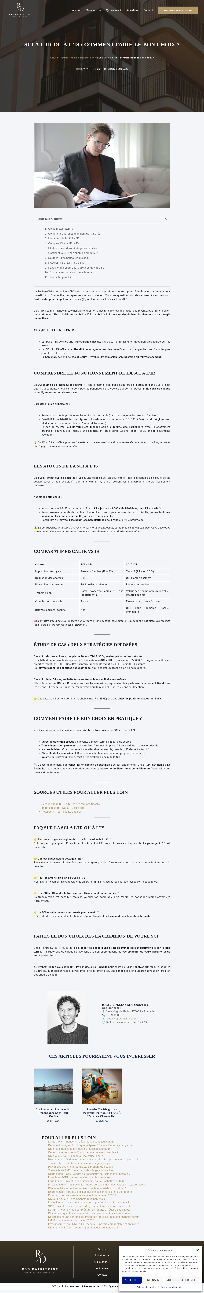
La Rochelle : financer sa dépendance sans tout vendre (53, 1113)
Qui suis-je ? (113, 10)
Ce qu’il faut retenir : (60, 228)
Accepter (131, 1280)
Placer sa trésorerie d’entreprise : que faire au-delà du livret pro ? (87, 1188)
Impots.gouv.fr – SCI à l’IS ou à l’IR (62, 807)
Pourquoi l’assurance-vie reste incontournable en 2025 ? (82, 1195)
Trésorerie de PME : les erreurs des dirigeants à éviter (80, 1170)
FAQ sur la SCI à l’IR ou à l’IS (66, 262)
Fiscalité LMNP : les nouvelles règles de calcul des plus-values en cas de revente (97, 1184)
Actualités (132, 10)
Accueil (76, 10)
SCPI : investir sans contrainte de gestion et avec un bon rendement (89, 1206)
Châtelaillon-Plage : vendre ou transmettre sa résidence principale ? (89, 1174)
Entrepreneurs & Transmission (77, 58)
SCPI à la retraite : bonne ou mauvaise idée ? (75, 1156)
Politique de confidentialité (170, 1287)
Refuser (153, 1280)
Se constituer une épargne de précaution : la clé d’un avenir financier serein (93, 1217)
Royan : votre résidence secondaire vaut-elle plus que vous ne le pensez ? (93, 1159)
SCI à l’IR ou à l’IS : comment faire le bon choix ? (77, 1199)
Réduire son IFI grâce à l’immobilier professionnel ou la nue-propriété (90, 1191)
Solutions (92, 10)
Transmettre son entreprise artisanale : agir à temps (79, 1163)
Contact (148, 10)
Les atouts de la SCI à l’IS (64, 238)
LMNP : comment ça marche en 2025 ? (71, 1220)
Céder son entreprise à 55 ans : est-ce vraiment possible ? (83, 1152)
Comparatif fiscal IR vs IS (63, 243)
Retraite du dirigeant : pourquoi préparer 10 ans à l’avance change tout (102, 1113)
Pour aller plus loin (61, 277)
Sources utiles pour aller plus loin (68, 258)
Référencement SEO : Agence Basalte (105, 1286)
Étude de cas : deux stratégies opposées (72, 248)
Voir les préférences (182, 1280)
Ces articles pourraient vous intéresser (73, 272)
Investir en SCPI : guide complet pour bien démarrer (79, 1177)
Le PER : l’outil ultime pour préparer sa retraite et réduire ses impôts (89, 1209)
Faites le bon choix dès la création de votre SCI (76, 267)
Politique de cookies (146, 1287)
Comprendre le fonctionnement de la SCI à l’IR (76, 233)
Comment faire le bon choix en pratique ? (73, 253)
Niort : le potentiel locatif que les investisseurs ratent (79, 1148)
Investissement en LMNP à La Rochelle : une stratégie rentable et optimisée (93, 1224)
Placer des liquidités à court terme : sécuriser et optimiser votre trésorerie (92, 1213)
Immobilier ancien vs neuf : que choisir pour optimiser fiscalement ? (88, 1202)
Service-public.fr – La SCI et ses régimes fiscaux (70, 804)
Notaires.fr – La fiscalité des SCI (61, 811)
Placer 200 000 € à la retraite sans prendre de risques (80, 1166)
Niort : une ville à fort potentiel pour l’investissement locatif (83, 1227)
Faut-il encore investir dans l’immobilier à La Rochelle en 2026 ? (87, 1181)
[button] (197, 1250)
